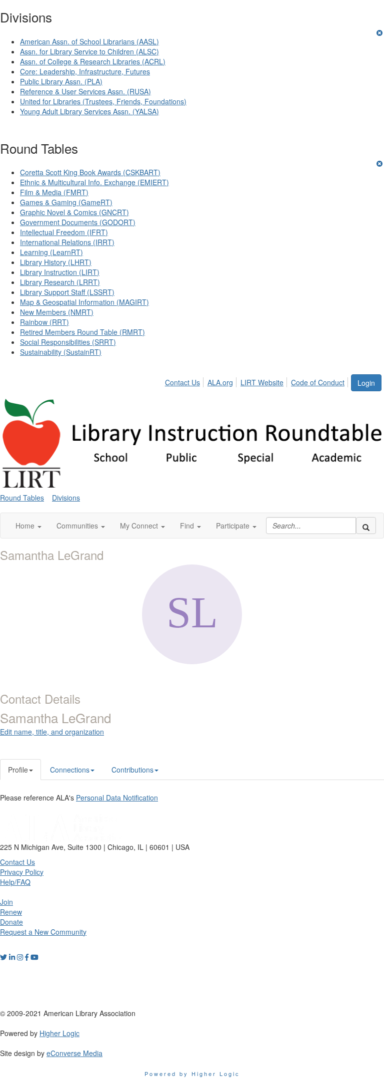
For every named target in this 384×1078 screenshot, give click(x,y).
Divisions (66, 498)
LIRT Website (262, 382)
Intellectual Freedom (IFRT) (64, 232)
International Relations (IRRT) (67, 242)
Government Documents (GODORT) (78, 222)
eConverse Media (74, 1053)
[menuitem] (185, 380)
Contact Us (182, 382)
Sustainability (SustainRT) (61, 352)
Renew (11, 912)
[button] (28, 525)
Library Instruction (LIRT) (60, 272)
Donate (11, 922)
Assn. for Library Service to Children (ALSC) (89, 51)
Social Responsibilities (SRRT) (68, 342)
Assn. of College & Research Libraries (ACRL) (93, 61)
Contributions (133, 770)
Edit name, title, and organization (52, 732)
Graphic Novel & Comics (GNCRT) (74, 212)
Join (6, 902)
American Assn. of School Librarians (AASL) (89, 41)
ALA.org (220, 382)
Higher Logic (60, 1033)
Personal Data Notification (117, 798)
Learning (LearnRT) (51, 252)
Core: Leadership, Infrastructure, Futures (85, 71)
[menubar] (257, 380)
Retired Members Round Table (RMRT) (82, 332)
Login (366, 383)
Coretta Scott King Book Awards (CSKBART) (90, 172)
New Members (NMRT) (57, 312)
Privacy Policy (22, 872)
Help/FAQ (15, 882)
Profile (18, 770)
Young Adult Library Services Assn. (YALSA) (89, 111)
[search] (366, 525)
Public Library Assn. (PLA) (61, 81)
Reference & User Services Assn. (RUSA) (85, 91)
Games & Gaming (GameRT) (66, 202)
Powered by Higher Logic (192, 1074)
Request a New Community (43, 932)
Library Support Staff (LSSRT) (67, 292)
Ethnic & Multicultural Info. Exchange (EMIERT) (94, 182)
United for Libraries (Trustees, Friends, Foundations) (103, 101)
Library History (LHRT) (56, 262)
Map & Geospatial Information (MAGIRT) (84, 302)
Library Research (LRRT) (60, 282)
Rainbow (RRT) (44, 322)
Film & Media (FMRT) (54, 192)
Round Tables (22, 498)
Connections (70, 770)
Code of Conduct (317, 382)
